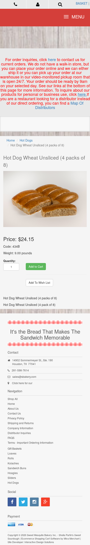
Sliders (12, 478)
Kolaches (13, 463)
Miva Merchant (72, 538)
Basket (82, 3)
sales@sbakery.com (24, 376)
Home (11, 140)
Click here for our (22, 383)
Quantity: (9, 261)
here (52, 59)
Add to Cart (36, 266)
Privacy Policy (16, 418)
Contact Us (14, 413)
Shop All (13, 399)
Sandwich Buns (17, 468)
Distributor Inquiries (19, 433)
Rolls (11, 458)
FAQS (11, 438)
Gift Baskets (15, 448)
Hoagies (13, 473)
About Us (13, 408)
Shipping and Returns (21, 423)
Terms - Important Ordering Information (30, 442)
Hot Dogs (26, 140)
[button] (38, 4)
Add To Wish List (39, 282)
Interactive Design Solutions (39, 542)
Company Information (20, 428)
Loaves (12, 453)
